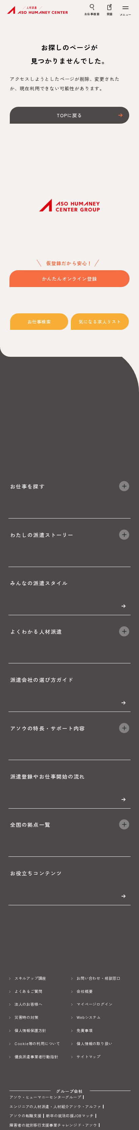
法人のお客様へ (29, 1004)
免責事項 (84, 1030)
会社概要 (84, 991)
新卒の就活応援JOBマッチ (69, 1115)
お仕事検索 (39, 321)
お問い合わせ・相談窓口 (98, 978)
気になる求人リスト (100, 321)
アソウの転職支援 (25, 1115)
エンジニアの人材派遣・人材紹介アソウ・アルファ (55, 1106)
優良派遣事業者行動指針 (36, 1057)
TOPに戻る (70, 115)
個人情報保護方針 (30, 1030)
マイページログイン (94, 1004)
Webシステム (89, 1017)
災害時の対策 (26, 1017)
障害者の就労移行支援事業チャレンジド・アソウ (53, 1125)
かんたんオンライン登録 (70, 278)
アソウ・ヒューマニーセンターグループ (45, 1097)
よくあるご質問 (29, 991)
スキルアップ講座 (30, 978)
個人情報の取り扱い (94, 1043)
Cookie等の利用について (37, 1043)
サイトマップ (89, 1057)
